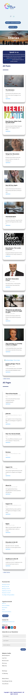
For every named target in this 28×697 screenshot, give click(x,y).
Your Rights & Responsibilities (8, 594)
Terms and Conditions (6, 611)
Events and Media (5, 605)
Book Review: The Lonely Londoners (13, 248)
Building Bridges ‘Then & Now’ (13, 364)
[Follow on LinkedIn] (12, 627)
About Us (8, 485)
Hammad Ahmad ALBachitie (12, 395)
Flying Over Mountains (12, 154)
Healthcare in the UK (12, 559)
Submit (23, 649)
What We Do (4, 607)
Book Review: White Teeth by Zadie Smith (13, 121)
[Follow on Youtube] (15, 627)
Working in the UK (6, 588)
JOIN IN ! (8, 413)
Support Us (13, 27)
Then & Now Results (12, 393)
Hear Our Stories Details (13, 434)
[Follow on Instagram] (6, 627)
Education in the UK (11, 542)
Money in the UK (5, 586)
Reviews (8, 452)
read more (8, 98)
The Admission (10, 90)
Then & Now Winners (13, 22)
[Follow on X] (9, 627)
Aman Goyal (9, 468)
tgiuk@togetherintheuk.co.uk (8, 621)
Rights (7, 524)
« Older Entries (6, 378)
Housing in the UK (6, 584)
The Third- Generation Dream (12, 279)
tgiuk (8, 91)
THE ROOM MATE (11, 216)
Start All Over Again (11, 185)
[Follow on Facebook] (3, 627)
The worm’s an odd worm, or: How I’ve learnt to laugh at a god (14, 311)
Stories (3, 609)
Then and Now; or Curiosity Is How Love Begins (14, 344)
